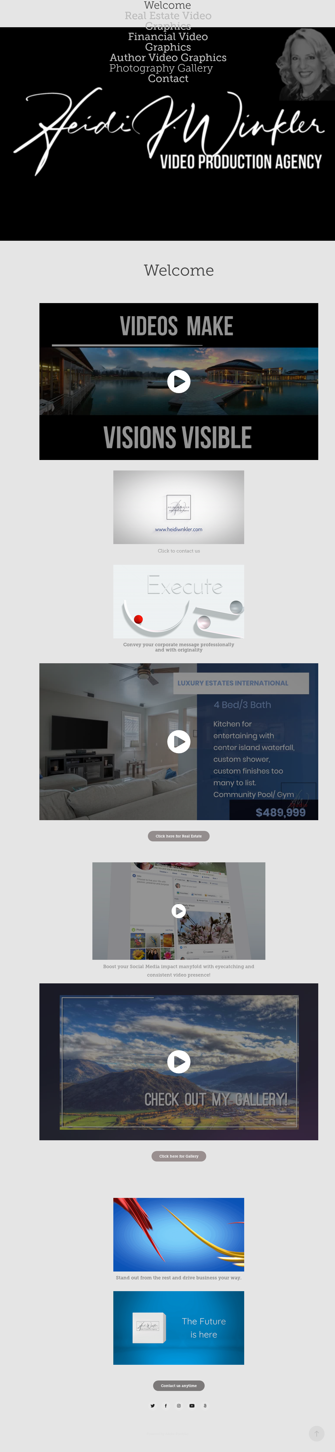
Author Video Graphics (168, 57)
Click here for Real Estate (179, 836)
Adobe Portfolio (176, 1434)
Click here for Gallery (178, 1156)
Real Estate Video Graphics (168, 21)
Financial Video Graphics (168, 42)
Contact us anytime (179, 1386)
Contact (168, 78)
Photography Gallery (161, 68)
